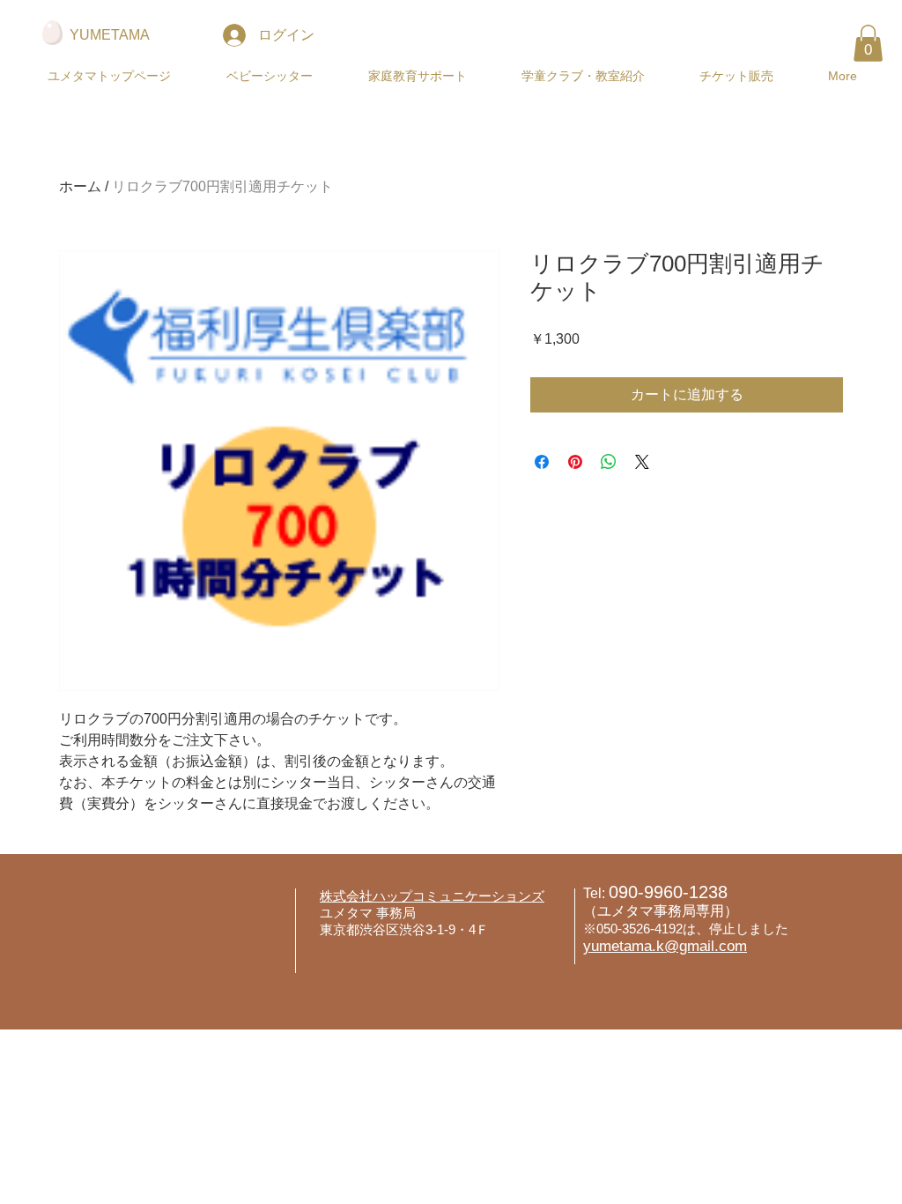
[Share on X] (642, 461)
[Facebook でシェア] (541, 461)
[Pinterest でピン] (575, 461)
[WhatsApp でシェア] (608, 461)
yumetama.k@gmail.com (665, 946)
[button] (269, 76)
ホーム (80, 186)
